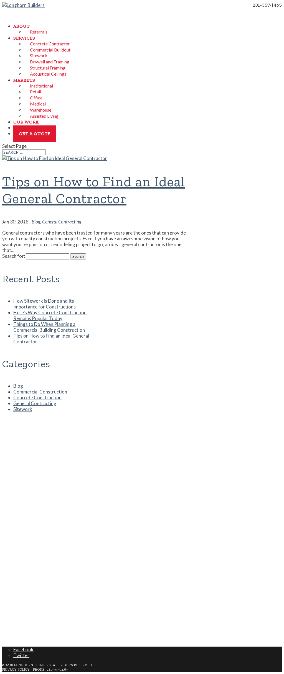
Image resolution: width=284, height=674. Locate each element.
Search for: (13, 256)
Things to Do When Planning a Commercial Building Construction (49, 327)
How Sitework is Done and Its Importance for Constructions (44, 304)
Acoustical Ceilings (48, 73)
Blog (36, 222)
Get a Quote (34, 133)
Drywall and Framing (49, 61)
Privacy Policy (16, 670)
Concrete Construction (37, 397)
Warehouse (40, 109)
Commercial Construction (40, 392)
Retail (35, 91)
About (21, 26)
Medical (38, 103)
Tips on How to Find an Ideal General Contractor (93, 190)
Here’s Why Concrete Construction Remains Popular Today (50, 315)
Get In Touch (24, 626)
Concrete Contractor (50, 43)
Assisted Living (44, 116)
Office (36, 97)
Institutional (41, 85)
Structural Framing (47, 67)
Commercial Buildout (50, 49)
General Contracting (61, 222)
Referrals (38, 31)
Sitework (38, 55)
